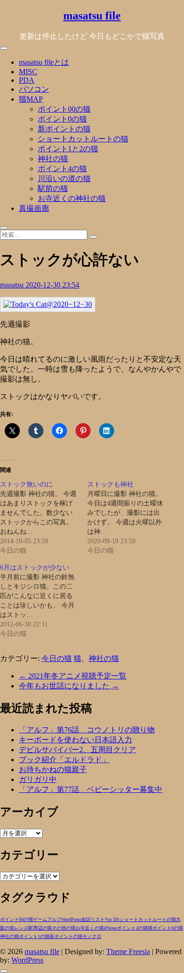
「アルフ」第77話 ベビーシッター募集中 (90, 789)
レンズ (21, 927)
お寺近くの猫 (89, 927)
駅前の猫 (53, 188)
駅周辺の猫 (40, 927)
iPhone (110, 927)
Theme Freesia (128, 951)
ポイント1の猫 (34, 936)
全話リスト (93, 919)
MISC (28, 72)
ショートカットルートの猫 (83, 139)
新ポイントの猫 (64, 129)
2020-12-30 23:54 (52, 285)
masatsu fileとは (44, 62)
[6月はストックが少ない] (43, 601)
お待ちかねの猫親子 (53, 769)
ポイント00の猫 (64, 109)
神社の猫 (53, 159)
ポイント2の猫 (132, 927)
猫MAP (31, 99)
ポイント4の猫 (62, 169)
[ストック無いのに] (43, 518)
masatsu (12, 285)
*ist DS (112, 919)
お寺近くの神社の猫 (72, 198)
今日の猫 (57, 658)
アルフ (54, 919)
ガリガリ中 (38, 779)
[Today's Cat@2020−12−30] (47, 304)
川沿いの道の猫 (64, 178)
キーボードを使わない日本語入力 (75, 740)
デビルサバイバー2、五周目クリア (77, 750)
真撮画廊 (34, 208)
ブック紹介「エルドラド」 (64, 760)
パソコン (34, 89)
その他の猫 (63, 927)
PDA (26, 80)
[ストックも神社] (131, 518)
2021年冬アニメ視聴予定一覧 (72, 676)
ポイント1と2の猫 (68, 149)
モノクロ (92, 936)
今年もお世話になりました (69, 686)
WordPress (71, 919)
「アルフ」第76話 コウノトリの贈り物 (87, 730)
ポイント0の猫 (62, 119)
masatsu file (92, 15)
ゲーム (40, 919)
